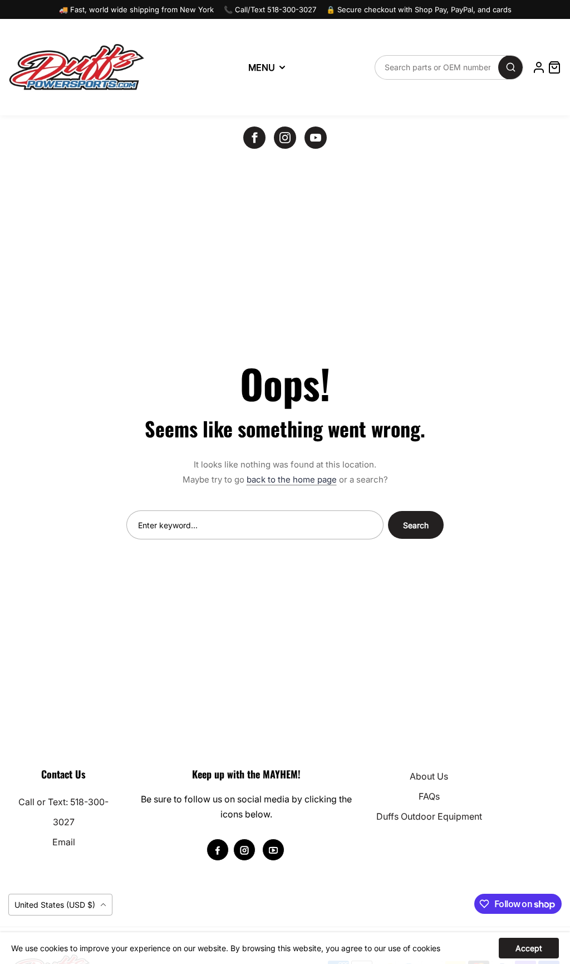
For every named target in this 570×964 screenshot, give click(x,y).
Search (416, 525)
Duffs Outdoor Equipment (429, 816)
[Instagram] (285, 137)
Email (63, 842)
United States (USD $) (55, 904)
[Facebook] (254, 137)
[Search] (510, 67)
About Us (429, 776)
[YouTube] (315, 137)
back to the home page (292, 479)
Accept (528, 948)
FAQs (429, 796)
